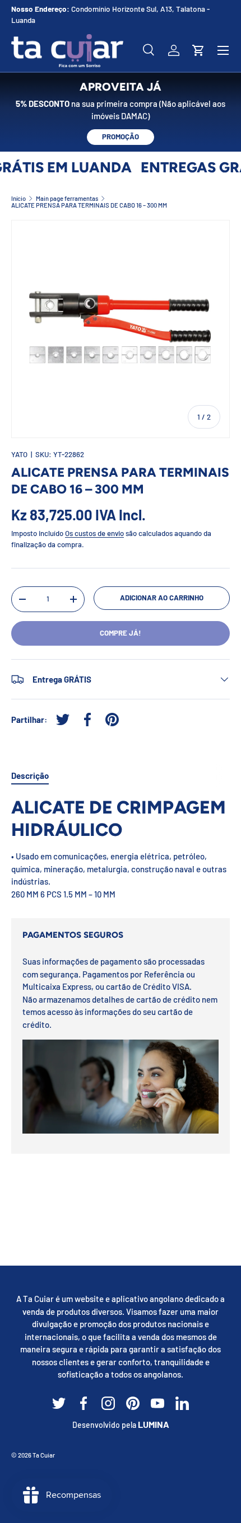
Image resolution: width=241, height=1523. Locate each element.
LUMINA (153, 1424)
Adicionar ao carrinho (161, 597)
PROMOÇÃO (120, 136)
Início (18, 198)
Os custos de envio (94, 533)
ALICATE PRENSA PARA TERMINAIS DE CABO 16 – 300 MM (89, 205)
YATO (19, 454)
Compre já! (120, 632)
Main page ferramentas (67, 198)
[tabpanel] (120, 848)
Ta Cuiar (44, 1455)
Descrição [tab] (30, 775)
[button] (198, 50)
